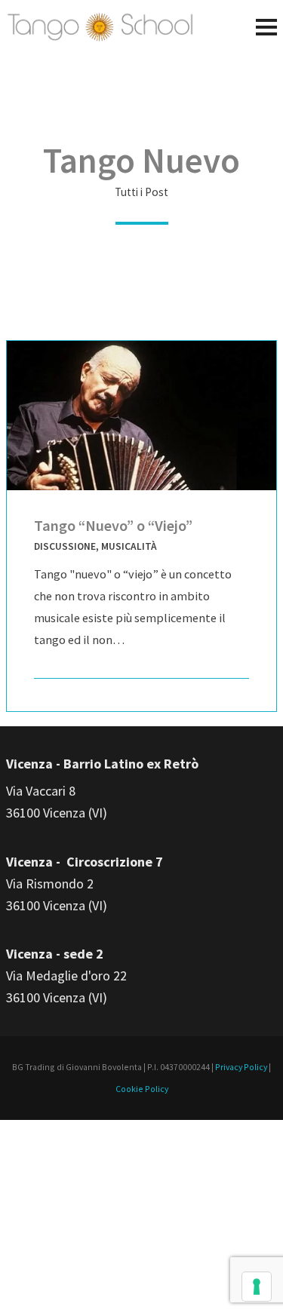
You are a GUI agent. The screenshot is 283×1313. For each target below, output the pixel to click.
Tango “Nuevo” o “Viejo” (113, 525)
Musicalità (129, 546)
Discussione (65, 546)
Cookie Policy (141, 1088)
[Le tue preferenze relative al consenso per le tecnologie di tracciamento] (256, 1286)
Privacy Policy (241, 1066)
